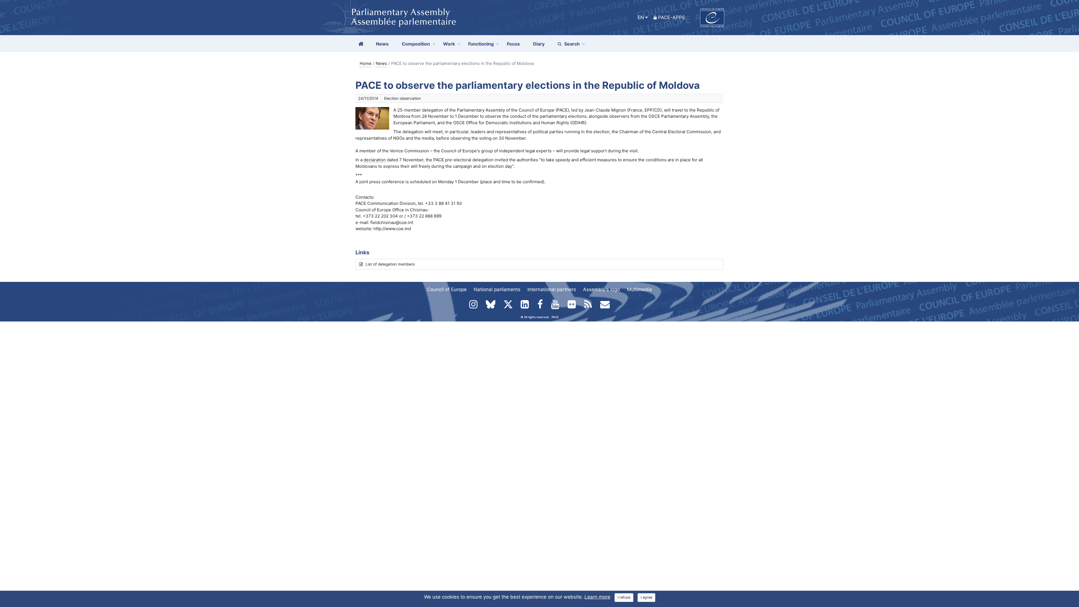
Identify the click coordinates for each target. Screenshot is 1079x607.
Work (449, 44)
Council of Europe (447, 289)
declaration (375, 159)
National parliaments (497, 289)
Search (572, 44)
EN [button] (641, 17)
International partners (551, 289)
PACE (555, 317)
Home (365, 63)
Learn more (597, 597)
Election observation (402, 98)
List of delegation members (390, 264)
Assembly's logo (601, 289)
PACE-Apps (671, 17)
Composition (416, 44)
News (381, 63)
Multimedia (639, 289)
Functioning (481, 44)
